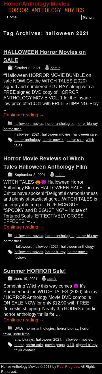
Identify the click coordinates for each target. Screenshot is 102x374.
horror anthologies (59, 123)
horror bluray (55, 251)
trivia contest (24, 350)
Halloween (22, 246)
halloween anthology (77, 246)
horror (19, 344)
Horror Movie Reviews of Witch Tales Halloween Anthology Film (45, 162)
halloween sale (85, 134)
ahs (17, 339)
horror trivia (12, 128)
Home (12, 17)
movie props (55, 344)
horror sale (75, 139)
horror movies (53, 139)
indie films (21, 333)
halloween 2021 (27, 134)
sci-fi (70, 344)
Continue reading (23, 114)
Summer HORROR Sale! (34, 271)
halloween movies (28, 123)
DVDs (19, 328)
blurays (28, 339)
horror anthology (27, 139)
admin (55, 67)
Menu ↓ (88, 17)
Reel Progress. (68, 366)
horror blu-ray (86, 123)
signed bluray (86, 344)
